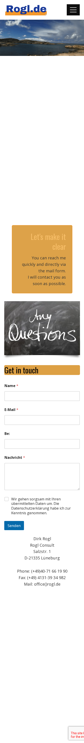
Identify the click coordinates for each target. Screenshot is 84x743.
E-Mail (11, 410)
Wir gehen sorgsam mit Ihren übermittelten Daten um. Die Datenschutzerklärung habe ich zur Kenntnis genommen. (41, 506)
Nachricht (14, 457)
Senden (14, 525)
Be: (7, 434)
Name (11, 386)
